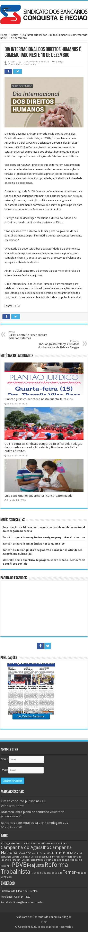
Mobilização (76, 860)
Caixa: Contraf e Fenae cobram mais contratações (28, 335)
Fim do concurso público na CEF (23, 801)
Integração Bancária (46, 860)
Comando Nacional (39, 853)
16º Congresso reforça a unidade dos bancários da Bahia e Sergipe (58, 344)
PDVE (19, 864)
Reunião (35, 873)
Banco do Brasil (24, 843)
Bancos (36, 843)
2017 (3, 843)
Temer (69, 872)
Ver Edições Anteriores (31, 716)
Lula (67, 860)
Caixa (65, 843)
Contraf (78, 853)
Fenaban (16, 860)
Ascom (11, 61)
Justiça (14, 34)
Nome (4, 759)
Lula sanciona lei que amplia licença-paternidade (38, 496)
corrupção (6, 856)
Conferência (61, 852)
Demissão (25, 856)
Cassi (22, 853)
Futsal (32, 860)
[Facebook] (40, 646)
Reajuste (35, 865)
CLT (27, 853)
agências (10, 843)
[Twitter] (47, 646)
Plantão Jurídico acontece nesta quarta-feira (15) (39, 399)
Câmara (15, 856)
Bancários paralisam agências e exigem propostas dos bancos (43, 537)
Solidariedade (47, 873)
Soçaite (58, 873)
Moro (3, 866)
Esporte (63, 856)
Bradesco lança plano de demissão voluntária (32, 812)
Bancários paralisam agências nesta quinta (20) (33, 543)
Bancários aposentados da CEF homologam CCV (34, 823)
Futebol (25, 860)
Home (3, 34)
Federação (6, 860)
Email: (4, 769)
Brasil (59, 843)
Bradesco (50, 843)
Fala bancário (74, 856)
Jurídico (60, 860)
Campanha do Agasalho (25, 847)
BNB (43, 843)
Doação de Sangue (40, 856)
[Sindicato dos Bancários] (44, 14)
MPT (9, 866)
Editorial (54, 856)
